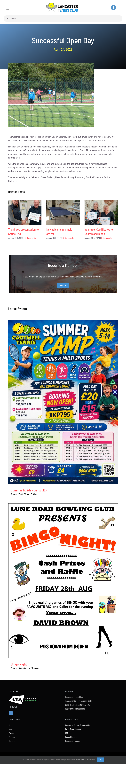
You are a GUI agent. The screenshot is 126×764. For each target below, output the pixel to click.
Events (11, 733)
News (11, 729)
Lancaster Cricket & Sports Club (78, 725)
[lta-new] (22, 696)
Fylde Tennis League (73, 729)
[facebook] (113, 7)
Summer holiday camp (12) (29, 490)
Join (10, 725)
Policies (12, 737)
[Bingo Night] (63, 505)
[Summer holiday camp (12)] (63, 321)
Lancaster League (72, 741)
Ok (100, 760)
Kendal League (71, 737)
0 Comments (30, 238)
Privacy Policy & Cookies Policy (85, 760)
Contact (12, 741)
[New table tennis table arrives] (63, 212)
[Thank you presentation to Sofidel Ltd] (24, 212)
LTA (66, 733)
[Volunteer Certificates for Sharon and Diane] (101, 212)
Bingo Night (19, 664)
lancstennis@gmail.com (75, 708)
